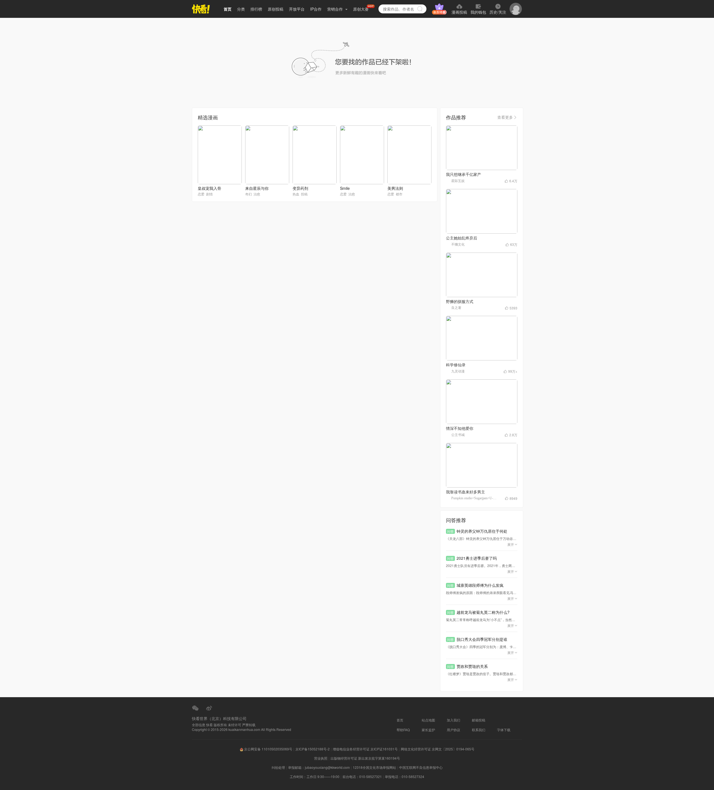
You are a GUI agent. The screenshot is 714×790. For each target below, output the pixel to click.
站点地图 (428, 720)
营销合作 (335, 9)
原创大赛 (361, 9)
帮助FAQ (403, 729)
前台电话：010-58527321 (362, 776)
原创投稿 (275, 9)
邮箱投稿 (478, 720)
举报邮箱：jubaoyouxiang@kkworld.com (319, 767)
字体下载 (503, 729)
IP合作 (316, 9)
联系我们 (478, 729)
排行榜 (256, 9)
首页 (227, 9)
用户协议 (453, 729)
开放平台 (297, 9)
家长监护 (428, 729)
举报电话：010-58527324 (404, 776)
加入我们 (453, 720)
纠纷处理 (278, 767)
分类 (241, 9)
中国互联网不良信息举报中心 (421, 767)
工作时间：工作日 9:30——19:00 (314, 776)
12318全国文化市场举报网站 (374, 767)
